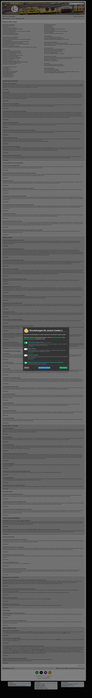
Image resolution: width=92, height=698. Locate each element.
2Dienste (31, 346)
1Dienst (31, 352)
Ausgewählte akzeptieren (44, 367)
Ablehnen (26, 367)
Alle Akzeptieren (63, 367)
